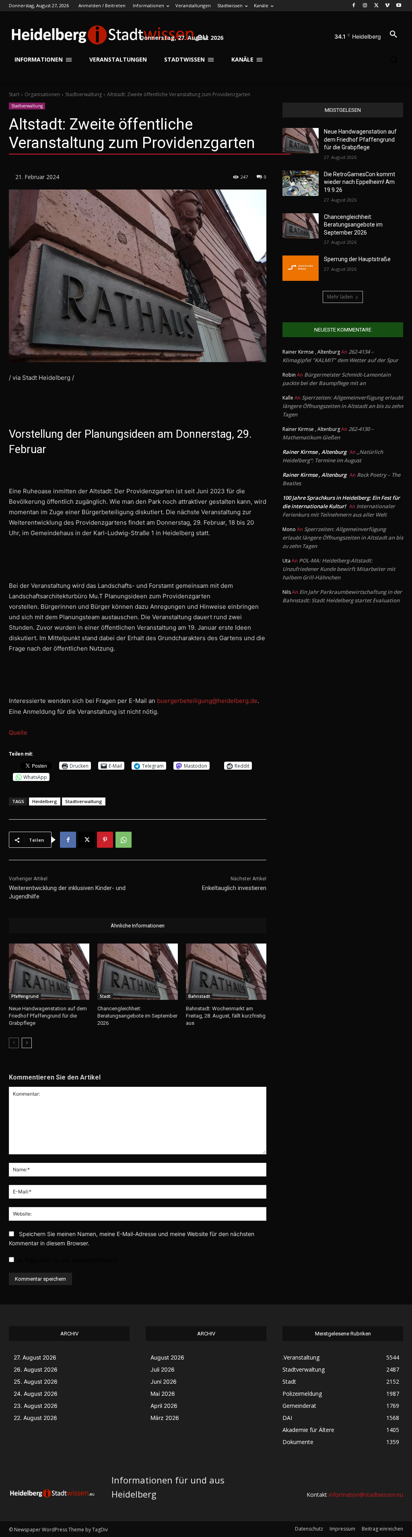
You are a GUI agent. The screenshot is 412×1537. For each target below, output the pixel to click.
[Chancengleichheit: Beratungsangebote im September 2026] (137, 972)
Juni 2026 (163, 1381)
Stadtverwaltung (83, 94)
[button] (393, 34)
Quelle (18, 732)
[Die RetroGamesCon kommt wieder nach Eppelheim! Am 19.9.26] (300, 183)
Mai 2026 (162, 1393)
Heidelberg (44, 801)
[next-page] (27, 1043)
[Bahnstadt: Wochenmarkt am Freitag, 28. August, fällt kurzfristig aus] (226, 972)
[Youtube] (398, 5)
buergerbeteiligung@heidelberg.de (207, 701)
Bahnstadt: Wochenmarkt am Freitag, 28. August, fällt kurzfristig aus (226, 1015)
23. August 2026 (36, 1405)
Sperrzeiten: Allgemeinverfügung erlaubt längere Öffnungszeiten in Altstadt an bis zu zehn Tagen (342, 406)
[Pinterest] (105, 840)
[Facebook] (353, 5)
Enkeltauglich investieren (234, 888)
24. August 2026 (36, 1393)
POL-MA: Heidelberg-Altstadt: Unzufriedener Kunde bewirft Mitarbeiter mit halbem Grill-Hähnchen (338, 569)
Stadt (105, 996)
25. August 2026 (36, 1381)
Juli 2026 (162, 1369)
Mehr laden (340, 296)
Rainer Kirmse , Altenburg (314, 451)
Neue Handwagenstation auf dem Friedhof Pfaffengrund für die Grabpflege (48, 1015)
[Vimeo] (387, 5)
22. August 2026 (35, 1417)
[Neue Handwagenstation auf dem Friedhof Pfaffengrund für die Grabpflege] (49, 972)
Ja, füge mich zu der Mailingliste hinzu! (66, 1260)
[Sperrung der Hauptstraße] (300, 268)
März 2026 (164, 1417)
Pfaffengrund (25, 996)
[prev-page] (14, 1043)
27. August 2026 (35, 1357)
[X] (376, 5)
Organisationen (42, 94)
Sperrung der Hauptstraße (357, 259)
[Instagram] (365, 5)
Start (14, 94)
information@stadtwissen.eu (366, 1494)
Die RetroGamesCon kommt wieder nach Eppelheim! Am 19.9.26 (359, 182)
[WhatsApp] (123, 840)
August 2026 (167, 1357)
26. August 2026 (36, 1369)
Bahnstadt (199, 996)
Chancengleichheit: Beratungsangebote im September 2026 (137, 1015)
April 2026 (163, 1405)
